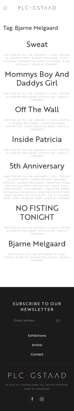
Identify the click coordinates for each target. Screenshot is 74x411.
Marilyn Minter (49, 61)
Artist (24, 258)
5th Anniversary (37, 166)
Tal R (52, 195)
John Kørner (33, 189)
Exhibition (27, 61)
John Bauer (12, 189)
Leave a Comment (45, 65)
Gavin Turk (59, 186)
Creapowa (43, 389)
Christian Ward (53, 124)
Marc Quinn (14, 195)
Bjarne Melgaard (45, 58)
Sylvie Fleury (35, 195)
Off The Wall (37, 110)
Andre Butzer (41, 180)
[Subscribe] (58, 321)
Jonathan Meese (57, 189)
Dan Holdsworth (18, 186)
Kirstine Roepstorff (54, 192)
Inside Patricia (37, 140)
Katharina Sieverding (20, 192)
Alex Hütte (20, 180)
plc (25, 55)
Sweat (37, 45)
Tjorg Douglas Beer (39, 127)
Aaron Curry (20, 58)
